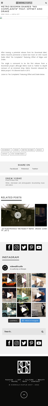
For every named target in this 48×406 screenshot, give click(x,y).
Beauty (41, 380)
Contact (35, 381)
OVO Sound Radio (18, 154)
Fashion (9, 380)
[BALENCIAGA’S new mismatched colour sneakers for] (24, 310)
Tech (24, 381)
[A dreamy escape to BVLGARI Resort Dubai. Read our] (39, 280)
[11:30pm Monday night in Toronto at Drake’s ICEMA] (9, 295)
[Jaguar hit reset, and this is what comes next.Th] (39, 310)
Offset (5, 154)
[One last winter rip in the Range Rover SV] (9, 310)
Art (19, 380)
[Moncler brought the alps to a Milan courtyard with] (24, 295)
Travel (14, 381)
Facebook (14, 169)
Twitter (35, 169)
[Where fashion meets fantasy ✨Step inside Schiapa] (24, 280)
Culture (29, 380)
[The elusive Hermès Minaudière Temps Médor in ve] (39, 295)
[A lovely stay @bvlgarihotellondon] (9, 280)
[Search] (46, 3)
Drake (16, 150)
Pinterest (25, 169)
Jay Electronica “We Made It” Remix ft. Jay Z (17, 230)
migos (39, 150)
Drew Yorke (5, 14)
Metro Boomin (28, 150)
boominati (6, 150)
